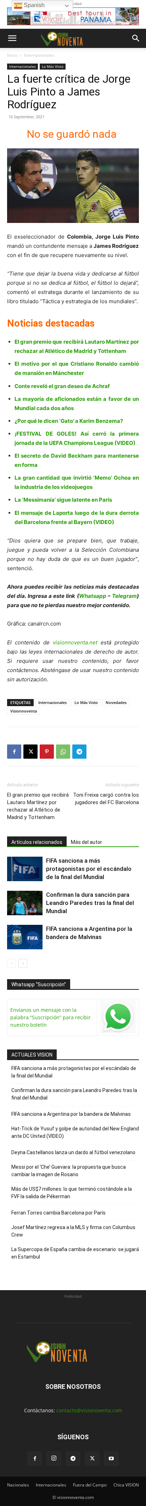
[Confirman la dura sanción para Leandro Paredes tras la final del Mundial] (25, 903)
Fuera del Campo (90, 1485)
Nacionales (18, 1485)
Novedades (116, 702)
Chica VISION (126, 1485)
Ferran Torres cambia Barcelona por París (58, 1213)
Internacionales (39, 55)
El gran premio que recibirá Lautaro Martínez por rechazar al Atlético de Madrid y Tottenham (38, 806)
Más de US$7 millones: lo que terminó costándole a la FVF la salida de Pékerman (71, 1192)
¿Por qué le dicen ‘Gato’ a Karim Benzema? (69, 421)
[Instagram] (54, 1458)
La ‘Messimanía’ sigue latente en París (63, 499)
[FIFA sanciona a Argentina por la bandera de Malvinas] (25, 937)
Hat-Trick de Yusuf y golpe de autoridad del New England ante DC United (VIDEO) (75, 1132)
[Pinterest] (47, 751)
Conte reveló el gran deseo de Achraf (62, 386)
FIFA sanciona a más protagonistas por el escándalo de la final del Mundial (88, 868)
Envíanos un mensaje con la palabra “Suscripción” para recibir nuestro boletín (50, 1017)
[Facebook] (14, 751)
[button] (12, 38)
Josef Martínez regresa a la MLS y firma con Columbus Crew (73, 1231)
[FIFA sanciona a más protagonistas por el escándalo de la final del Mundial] (25, 869)
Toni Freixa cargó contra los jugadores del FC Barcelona (106, 799)
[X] (30, 751)
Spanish (33, 5)
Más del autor (86, 842)
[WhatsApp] (63, 751)
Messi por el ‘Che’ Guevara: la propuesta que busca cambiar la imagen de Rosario (68, 1170)
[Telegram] (79, 751)
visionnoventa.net (75, 642)
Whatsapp (92, 596)
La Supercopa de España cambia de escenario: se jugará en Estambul (75, 1253)
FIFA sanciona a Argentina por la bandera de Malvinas (71, 1114)
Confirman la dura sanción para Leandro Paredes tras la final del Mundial (90, 903)
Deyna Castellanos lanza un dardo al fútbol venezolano (73, 1152)
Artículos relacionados (36, 842)
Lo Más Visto (52, 66)
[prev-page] (11, 963)
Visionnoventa (23, 711)
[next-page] (22, 963)
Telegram (124, 596)
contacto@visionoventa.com (89, 1410)
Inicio (12, 55)
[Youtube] (111, 1459)
